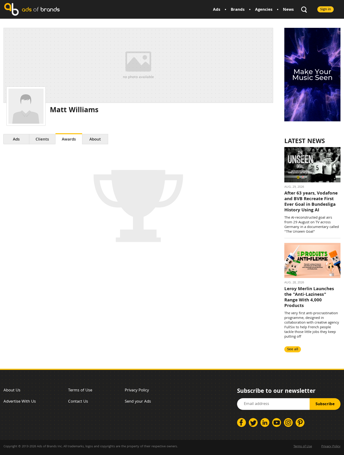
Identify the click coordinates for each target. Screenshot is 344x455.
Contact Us (78, 401)
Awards (69, 139)
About (95, 139)
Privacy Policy (137, 390)
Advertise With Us (20, 401)
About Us (12, 390)
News (288, 10)
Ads (216, 10)
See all (292, 349)
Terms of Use (80, 390)
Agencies (263, 10)
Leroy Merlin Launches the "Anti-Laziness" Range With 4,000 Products (309, 297)
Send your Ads (138, 401)
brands (41, 9)
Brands (238, 10)
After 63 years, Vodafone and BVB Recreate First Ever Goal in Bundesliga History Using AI (311, 202)
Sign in (325, 9)
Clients (42, 139)
